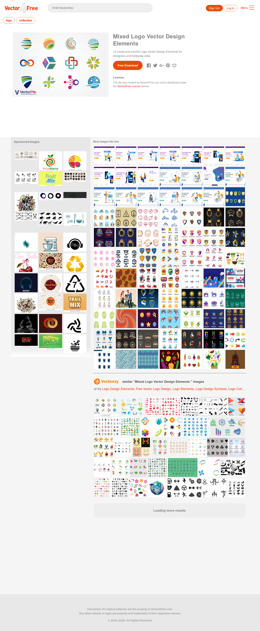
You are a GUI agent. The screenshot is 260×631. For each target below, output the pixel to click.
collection (25, 20)
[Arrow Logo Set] (170, 237)
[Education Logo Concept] (170, 339)
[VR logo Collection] (170, 278)
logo (9, 20)
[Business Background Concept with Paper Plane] (214, 278)
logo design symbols (211, 388)
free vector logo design (153, 388)
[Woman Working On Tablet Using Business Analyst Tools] (214, 196)
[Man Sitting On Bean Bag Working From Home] (214, 176)
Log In (230, 8)
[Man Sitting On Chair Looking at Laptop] (192, 176)
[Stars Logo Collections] (214, 318)
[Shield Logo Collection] (148, 298)
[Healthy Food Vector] (170, 359)
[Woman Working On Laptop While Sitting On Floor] (148, 196)
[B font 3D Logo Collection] (214, 339)
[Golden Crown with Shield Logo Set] (214, 217)
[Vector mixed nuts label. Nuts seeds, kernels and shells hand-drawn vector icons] (50, 262)
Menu (244, 8)
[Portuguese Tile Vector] (126, 359)
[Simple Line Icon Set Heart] (148, 217)
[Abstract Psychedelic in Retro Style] (126, 318)
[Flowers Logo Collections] (235, 318)
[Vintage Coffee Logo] (148, 339)
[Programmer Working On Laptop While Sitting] (192, 196)
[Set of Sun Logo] (170, 298)
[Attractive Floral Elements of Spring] (104, 318)
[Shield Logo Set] (192, 237)
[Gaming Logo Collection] (214, 298)
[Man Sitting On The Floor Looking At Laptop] (170, 176)
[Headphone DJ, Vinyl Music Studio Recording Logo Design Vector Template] (74, 242)
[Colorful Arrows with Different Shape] (235, 339)
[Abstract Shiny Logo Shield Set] (192, 217)
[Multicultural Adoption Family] (126, 298)
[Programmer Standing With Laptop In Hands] (104, 196)
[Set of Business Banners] (235, 278)
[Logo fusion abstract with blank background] (26, 242)
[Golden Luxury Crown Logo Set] (126, 237)
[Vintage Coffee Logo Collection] (126, 339)
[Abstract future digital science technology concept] (209, 467)
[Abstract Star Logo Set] (235, 237)
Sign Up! (214, 8)
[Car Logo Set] (126, 257)
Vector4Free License (128, 86)
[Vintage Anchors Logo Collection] (126, 217)
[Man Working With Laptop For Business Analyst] (235, 176)
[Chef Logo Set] (235, 217)
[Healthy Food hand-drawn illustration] (214, 359)
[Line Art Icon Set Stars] (104, 257)
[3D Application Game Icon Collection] (148, 318)
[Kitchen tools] (235, 257)
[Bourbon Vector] (235, 359)
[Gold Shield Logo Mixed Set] (235, 196)
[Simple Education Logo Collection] (235, 298)
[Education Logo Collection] (104, 339)
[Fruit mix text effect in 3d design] (50, 181)
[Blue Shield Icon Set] (104, 359)
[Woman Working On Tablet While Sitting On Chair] (126, 196)
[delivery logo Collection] (148, 278)
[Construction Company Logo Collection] (104, 217)
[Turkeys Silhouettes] (126, 278)
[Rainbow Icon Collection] (170, 318)
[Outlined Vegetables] (192, 359)
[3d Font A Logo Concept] (192, 339)
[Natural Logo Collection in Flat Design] (192, 318)
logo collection (239, 388)
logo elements (183, 388)
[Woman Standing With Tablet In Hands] (170, 196)
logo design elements (118, 388)
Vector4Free (21, 8)
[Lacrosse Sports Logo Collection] (104, 237)
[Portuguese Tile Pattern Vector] (148, 359)
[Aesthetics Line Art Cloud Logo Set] (170, 217)
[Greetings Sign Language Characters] (104, 298)
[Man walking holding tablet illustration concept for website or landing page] (126, 156)
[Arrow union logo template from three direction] (74, 323)
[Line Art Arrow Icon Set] (192, 278)
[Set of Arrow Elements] (104, 278)
